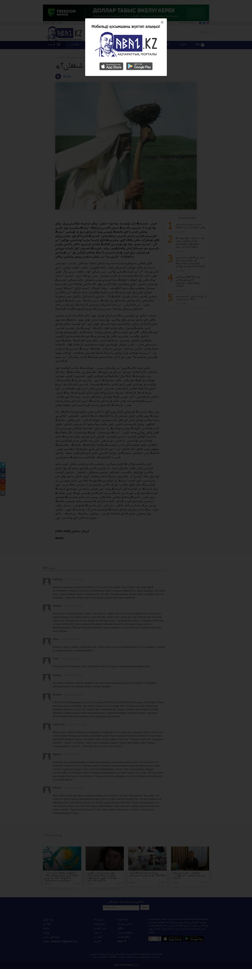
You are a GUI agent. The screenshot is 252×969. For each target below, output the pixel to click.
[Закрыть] (163, 23)
